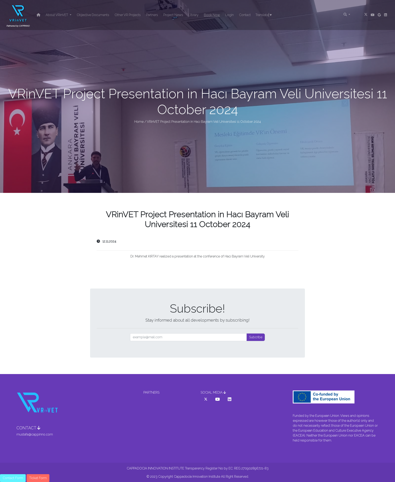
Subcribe (255, 337)
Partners (152, 15)
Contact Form (13, 478)
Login (229, 15)
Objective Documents (93, 15)
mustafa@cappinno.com (34, 434)
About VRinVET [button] (57, 15)
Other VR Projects (128, 15)
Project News (173, 15)
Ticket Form (38, 478)
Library (193, 15)
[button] (206, 399)
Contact (245, 15)
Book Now (212, 15)
